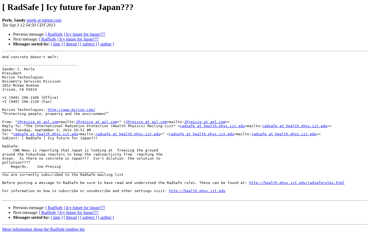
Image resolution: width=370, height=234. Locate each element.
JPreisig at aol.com (38, 122)
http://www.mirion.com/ (71, 110)
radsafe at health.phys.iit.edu (212, 126)
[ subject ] (88, 44)
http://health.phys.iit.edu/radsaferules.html (297, 183)
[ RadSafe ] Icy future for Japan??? (75, 34)
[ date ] (57, 44)
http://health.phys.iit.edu (197, 191)
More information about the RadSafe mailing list (43, 229)
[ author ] (106, 44)
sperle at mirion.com (44, 20)
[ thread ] (71, 44)
